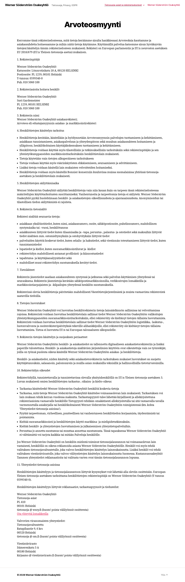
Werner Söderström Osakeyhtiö (26, 5)
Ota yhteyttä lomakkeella (32, 514)
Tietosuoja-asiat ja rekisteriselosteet (123, 5)
